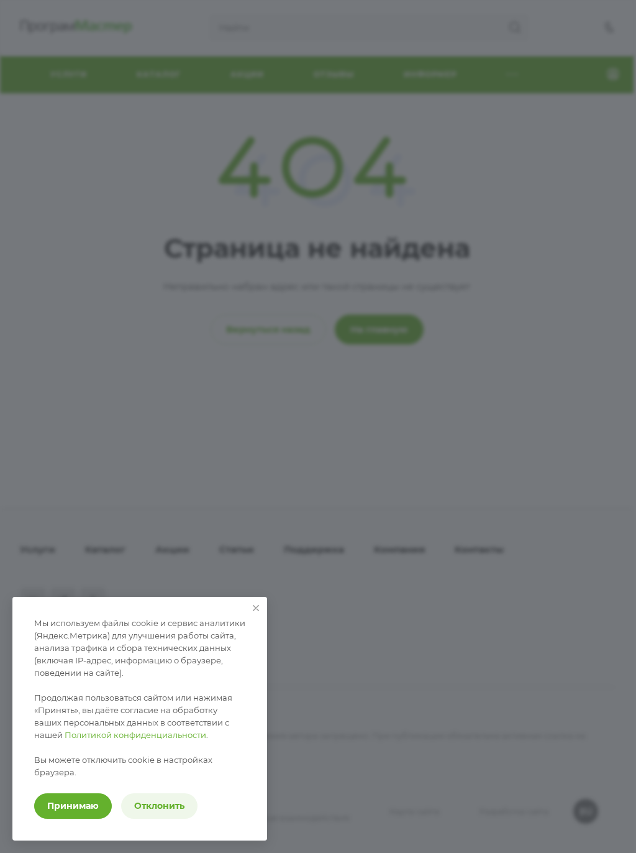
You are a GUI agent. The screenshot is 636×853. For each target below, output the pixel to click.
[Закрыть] (256, 608)
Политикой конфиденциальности (135, 735)
